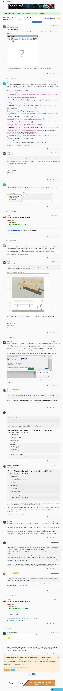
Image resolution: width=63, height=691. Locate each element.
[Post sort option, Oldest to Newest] (29, 22)
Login (13, 670)
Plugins (6, 19)
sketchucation (8, 1)
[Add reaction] (47, 74)
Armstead (9, 244)
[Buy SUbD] (31, 683)
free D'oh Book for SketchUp (17, 404)
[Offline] (5, 153)
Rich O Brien (9, 389)
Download (42, 13)
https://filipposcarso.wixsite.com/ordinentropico (20, 145)
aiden (8, 25)
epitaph (8, 632)
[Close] (58, 657)
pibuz (8, 82)
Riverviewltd (9, 341)
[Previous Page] (27, 674)
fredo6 (8, 215)
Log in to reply (36, 22)
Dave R (8, 152)
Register (7, 670)
